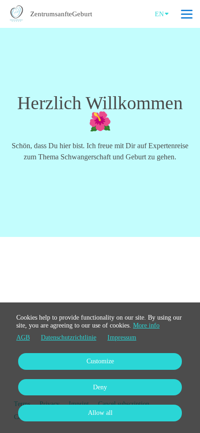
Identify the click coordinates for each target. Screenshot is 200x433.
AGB (23, 337)
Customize (100, 361)
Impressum (121, 337)
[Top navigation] (186, 14)
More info (146, 325)
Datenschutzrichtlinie (68, 337)
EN (159, 14)
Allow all (100, 412)
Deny (100, 387)
